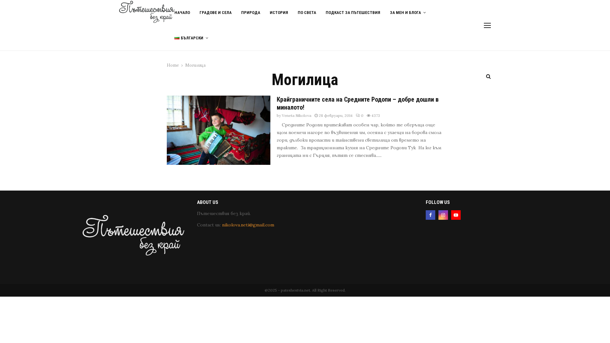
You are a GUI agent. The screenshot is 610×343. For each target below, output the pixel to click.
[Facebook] (430, 215)
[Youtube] (456, 215)
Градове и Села (216, 12)
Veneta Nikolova (296, 115)
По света (307, 12)
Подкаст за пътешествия (353, 12)
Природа (250, 12)
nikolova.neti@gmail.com (248, 225)
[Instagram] (443, 215)
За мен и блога (405, 12)
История (279, 12)
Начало (182, 12)
